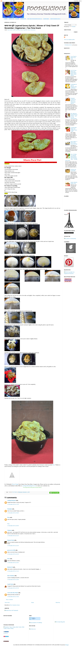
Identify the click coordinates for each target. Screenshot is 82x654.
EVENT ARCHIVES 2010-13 (55, 18)
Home (32, 602)
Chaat (8, 29)
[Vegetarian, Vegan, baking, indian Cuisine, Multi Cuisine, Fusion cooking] (15, 628)
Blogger (67, 644)
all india (33, 619)
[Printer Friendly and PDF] (54, 493)
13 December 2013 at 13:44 (13, 596)
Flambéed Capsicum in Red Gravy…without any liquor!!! (73, 101)
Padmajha (9, 508)
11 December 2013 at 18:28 (13, 512)
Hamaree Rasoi (10, 540)
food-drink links (6, 633)
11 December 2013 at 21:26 (13, 535)
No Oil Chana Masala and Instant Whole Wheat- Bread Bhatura (73, 73)
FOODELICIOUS (68, 44)
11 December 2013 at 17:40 (13, 504)
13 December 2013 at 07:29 (13, 588)
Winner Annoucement (31, 29)
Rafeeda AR (10, 567)
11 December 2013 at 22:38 (13, 554)
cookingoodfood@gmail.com (29, 485)
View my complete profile (69, 39)
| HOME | (5, 18)
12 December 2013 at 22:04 (13, 579)
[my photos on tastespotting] (70, 238)
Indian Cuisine (12, 29)
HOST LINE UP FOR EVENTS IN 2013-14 (34, 18)
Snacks (21, 29)
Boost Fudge (15, 484)
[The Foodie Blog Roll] (60, 621)
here (54, 464)
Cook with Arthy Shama (12, 592)
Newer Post (7, 602)
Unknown (9, 530)
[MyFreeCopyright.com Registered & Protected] (71, 273)
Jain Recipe (18, 29)
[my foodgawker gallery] (71, 252)
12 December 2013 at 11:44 (13, 571)
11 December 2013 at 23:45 (13, 562)
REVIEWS (17, 18)
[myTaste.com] (32, 629)
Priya (8, 517)
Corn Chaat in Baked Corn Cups (73, 57)
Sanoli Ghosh (10, 584)
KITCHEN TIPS (23, 18)
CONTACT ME (11, 18)
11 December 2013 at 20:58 (13, 525)
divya (8, 558)
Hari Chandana (10, 575)
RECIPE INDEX (46, 18)
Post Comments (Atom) (15, 605)
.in (33, 618)
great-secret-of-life (11, 550)
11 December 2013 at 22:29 (13, 545)
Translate (73, 26)
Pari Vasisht (14, 492)
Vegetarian (25, 29)
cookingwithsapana (11, 500)
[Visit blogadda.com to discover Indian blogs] (6, 636)
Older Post (58, 602)
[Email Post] (7, 492)
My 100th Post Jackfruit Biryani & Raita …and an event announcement (74, 116)
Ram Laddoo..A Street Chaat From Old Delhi (74, 143)
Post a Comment (9, 599)
